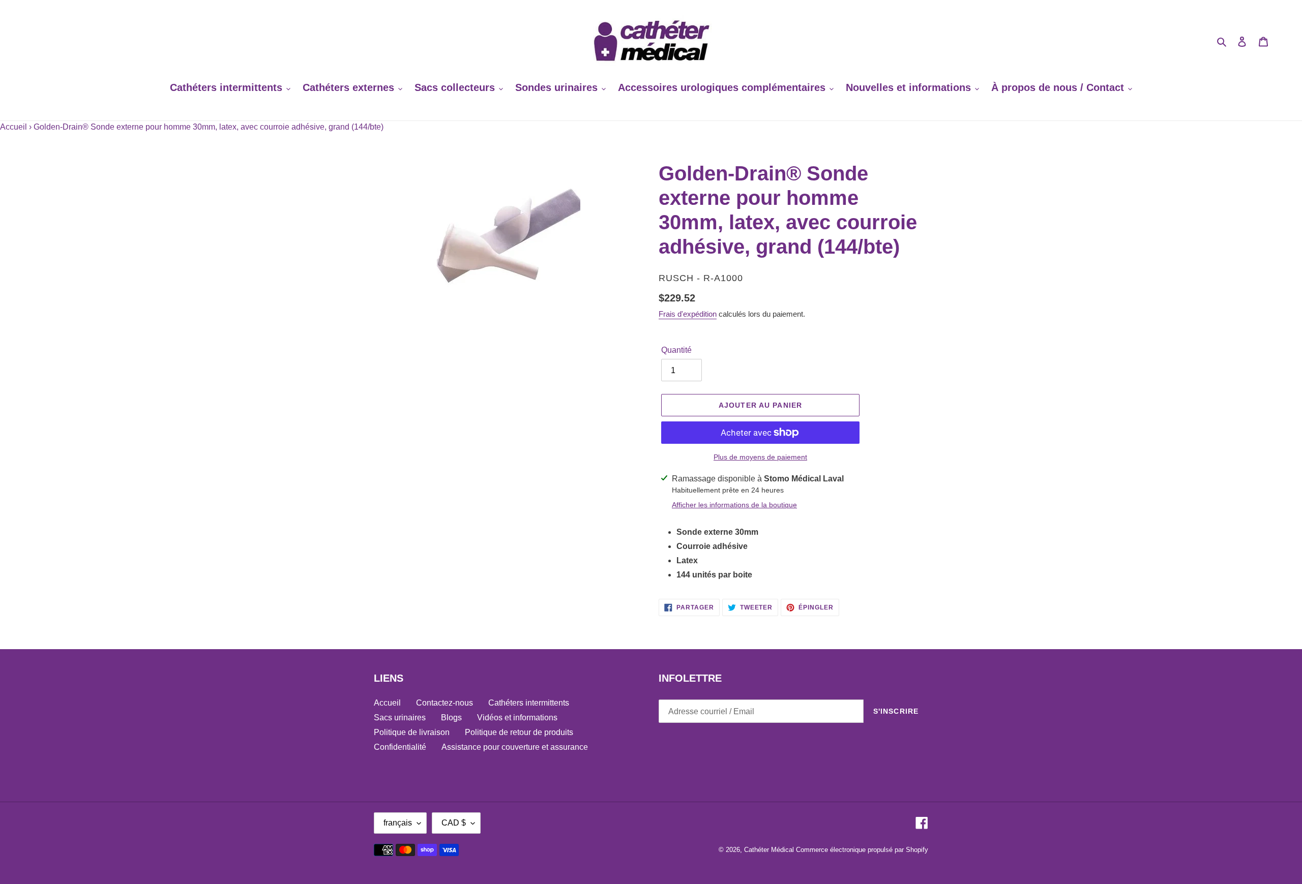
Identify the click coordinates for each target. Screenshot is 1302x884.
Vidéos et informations (517, 717)
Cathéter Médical (769, 849)
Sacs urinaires (400, 717)
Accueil (13, 127)
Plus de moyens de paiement (760, 457)
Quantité (676, 350)
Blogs (451, 717)
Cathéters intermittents (528, 702)
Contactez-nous (444, 702)
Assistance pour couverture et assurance (514, 747)
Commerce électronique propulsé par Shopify (862, 849)
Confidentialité (400, 747)
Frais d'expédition (688, 314)
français (397, 822)
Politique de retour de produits (519, 732)
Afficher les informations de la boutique (734, 505)
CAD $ (453, 822)
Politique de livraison (412, 732)
